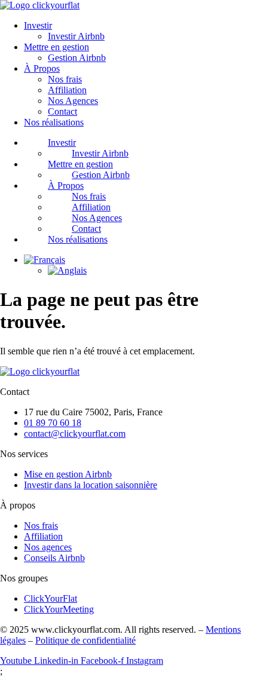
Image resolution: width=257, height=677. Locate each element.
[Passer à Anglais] (67, 270)
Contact (62, 111)
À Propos (42, 68)
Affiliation (67, 90)
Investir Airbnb (76, 36)
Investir (38, 25)
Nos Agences (73, 101)
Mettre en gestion (56, 47)
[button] (44, 260)
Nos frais (65, 79)
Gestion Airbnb (77, 58)
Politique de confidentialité (85, 640)
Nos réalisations (54, 122)
